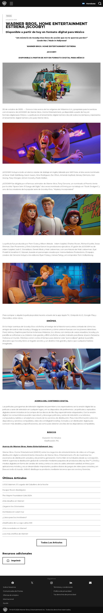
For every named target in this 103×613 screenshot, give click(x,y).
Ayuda (5, 603)
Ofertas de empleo (11, 595)
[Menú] (11, 3)
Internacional (8, 599)
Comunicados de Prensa (13, 591)
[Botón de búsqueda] (100, 3)
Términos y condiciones (63, 587)
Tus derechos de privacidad (65, 594)
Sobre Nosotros (9, 587)
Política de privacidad (62, 591)
